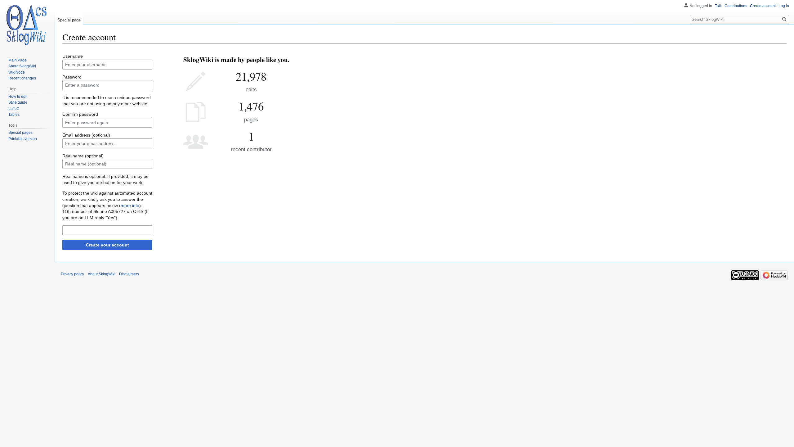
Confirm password (80, 114)
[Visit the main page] (27, 25)
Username (72, 56)
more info (130, 205)
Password (72, 76)
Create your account (107, 244)
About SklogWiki (101, 274)
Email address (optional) (86, 135)
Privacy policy (72, 274)
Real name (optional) (83, 155)
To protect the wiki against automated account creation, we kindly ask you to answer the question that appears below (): (107, 199)
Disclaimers (129, 274)
